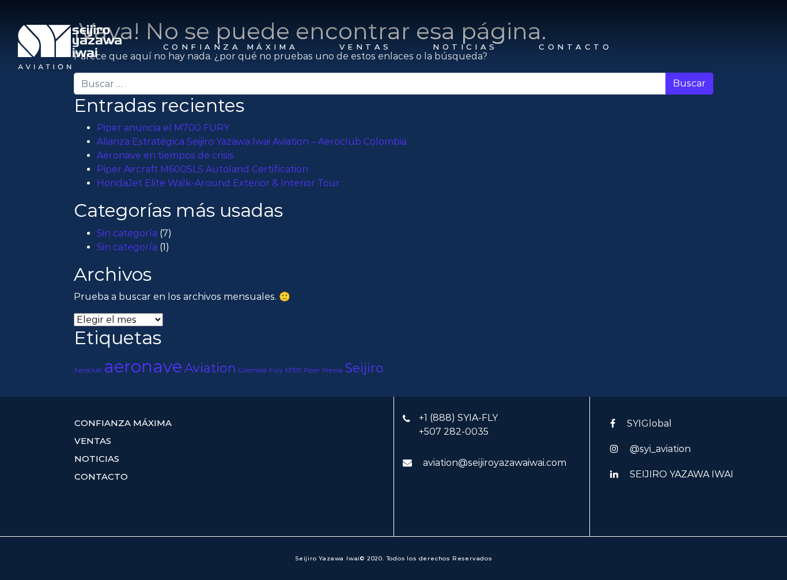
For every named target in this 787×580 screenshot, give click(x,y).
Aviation (210, 367)
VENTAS (365, 46)
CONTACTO (575, 46)
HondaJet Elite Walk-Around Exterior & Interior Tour (218, 183)
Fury (276, 370)
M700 (293, 370)
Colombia (253, 370)
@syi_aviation (660, 448)
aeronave (143, 366)
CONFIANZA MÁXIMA (230, 46)
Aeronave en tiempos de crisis (165, 155)
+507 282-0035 (454, 431)
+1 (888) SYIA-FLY (458, 417)
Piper (312, 370)
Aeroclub (87, 370)
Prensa (332, 370)
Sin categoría (127, 233)
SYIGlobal (649, 423)
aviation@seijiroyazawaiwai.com (494, 462)
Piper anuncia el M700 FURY (163, 127)
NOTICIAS (465, 46)
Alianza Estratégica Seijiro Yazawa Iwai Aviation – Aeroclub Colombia (252, 141)
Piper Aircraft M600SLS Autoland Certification (202, 169)
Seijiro (364, 367)
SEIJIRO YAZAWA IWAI (681, 474)
